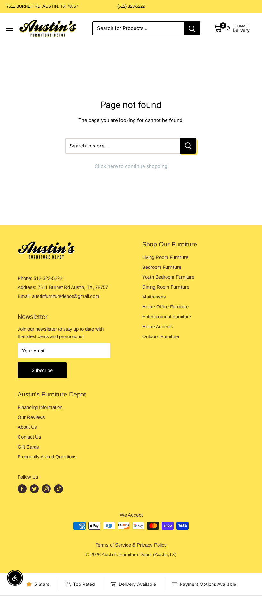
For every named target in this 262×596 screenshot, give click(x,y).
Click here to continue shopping (131, 166)
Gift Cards (28, 446)
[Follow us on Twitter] (34, 488)
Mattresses (154, 296)
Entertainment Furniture (166, 316)
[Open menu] (9, 28)
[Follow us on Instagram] (46, 488)
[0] (218, 28)
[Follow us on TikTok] (58, 488)
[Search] (192, 28)
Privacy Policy (152, 544)
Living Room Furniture (165, 257)
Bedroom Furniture (161, 267)
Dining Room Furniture (165, 287)
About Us (27, 427)
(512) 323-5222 (131, 6)
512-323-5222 (48, 278)
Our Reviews (31, 417)
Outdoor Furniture (160, 336)
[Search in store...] (188, 146)
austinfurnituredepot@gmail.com (65, 296)
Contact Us (29, 437)
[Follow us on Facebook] (22, 488)
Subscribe (42, 370)
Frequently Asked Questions (47, 456)
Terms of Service (113, 544)
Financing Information (40, 407)
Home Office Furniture (165, 306)
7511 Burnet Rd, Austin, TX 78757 (42, 6)
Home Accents (157, 326)
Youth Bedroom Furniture (168, 277)
